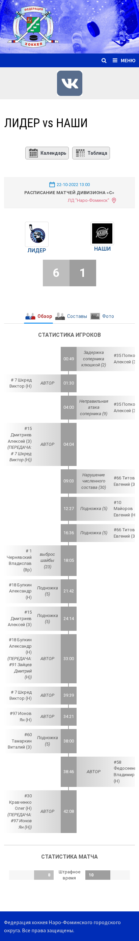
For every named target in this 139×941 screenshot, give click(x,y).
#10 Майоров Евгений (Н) (125, 508)
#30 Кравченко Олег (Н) (20, 802)
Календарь (53, 153)
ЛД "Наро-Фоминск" (88, 200)
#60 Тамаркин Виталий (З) (20, 741)
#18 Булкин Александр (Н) (20, 591)
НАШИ (102, 249)
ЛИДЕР (36, 250)
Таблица (97, 153)
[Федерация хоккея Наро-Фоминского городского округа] (69, 26)
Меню (128, 60)
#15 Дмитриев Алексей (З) (20, 434)
